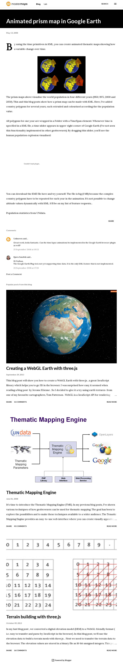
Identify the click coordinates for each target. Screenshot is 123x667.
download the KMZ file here (31, 193)
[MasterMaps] (17, 5)
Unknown (17, 238)
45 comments (20, 526)
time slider (40, 125)
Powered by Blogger (62, 660)
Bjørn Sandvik (19, 257)
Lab (45, 4)
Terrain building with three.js (33, 616)
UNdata (41, 212)
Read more (112, 402)
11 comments (20, 402)
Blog (38, 4)
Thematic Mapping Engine (31, 492)
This (15, 101)
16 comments (20, 650)
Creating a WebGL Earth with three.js (41, 368)
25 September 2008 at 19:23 (26, 249)
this (26, 101)
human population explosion (22, 135)
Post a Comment (14, 274)
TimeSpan (76, 120)
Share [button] (111, 221)
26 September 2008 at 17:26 (26, 268)
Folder (58, 120)
